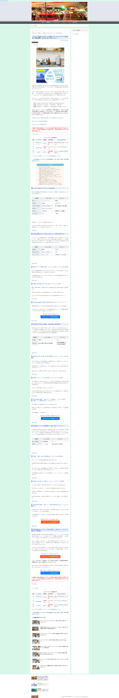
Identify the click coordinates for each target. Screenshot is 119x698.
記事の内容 (49, 164)
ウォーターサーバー (35, 42)
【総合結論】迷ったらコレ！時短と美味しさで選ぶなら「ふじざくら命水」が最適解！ (50, 184)
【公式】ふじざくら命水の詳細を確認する (40, 121)
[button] (88, 25)
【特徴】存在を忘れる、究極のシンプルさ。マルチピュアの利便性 (48, 181)
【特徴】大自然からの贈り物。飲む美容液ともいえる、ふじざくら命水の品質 (49, 174)
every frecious (38, 147)
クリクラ (38, 152)
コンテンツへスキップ (4, 0)
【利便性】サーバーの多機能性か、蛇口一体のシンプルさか (46, 179)
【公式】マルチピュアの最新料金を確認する (50, 316)
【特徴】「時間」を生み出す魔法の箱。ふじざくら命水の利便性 (47, 180)
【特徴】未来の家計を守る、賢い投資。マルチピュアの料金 (47, 170)
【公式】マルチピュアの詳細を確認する (39, 124)
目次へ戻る (34, 230)
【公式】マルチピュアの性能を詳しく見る (50, 418)
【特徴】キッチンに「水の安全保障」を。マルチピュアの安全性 (47, 175)
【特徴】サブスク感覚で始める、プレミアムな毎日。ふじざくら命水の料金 (49, 169)
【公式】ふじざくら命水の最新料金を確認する (50, 556)
